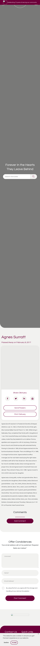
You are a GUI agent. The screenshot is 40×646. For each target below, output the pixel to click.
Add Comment (20, 521)
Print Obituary (20, 414)
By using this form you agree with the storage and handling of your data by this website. (21, 589)
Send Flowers (20, 408)
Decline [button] (6, 642)
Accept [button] (14, 642)
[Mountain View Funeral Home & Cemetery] (20, 617)
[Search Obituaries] (33, 176)
